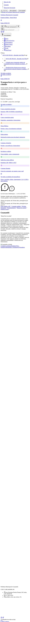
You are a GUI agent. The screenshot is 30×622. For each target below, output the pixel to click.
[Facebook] (3, 32)
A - (2, 10)
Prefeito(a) (13, 246)
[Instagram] (2, 32)
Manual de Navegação (9, 7)
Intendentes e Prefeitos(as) (12, 247)
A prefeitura (8, 246)
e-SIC (6, 48)
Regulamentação (11, 207)
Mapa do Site (7, 2)
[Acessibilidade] (18, 26)
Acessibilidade (7, 35)
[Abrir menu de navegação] (2, 26)
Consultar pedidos (16, 206)
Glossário (6, 5)
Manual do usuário (21, 207)
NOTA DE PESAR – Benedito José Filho (13, 55)
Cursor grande (22, 10)
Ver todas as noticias (6, 73)
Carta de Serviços (9, 40)
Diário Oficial (8, 44)
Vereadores (22, 247)
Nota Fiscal (8, 50)
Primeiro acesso (5, 209)
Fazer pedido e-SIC (5, 206)
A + (6, 10)
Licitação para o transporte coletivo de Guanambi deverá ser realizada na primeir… (15, 63)
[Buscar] (2, 29)
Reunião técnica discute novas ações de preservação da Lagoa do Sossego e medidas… (16, 68)
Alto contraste (13, 10)
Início (6, 38)
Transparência (8, 42)
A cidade (3, 246)
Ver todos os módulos (6, 104)
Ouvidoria (8, 46)
